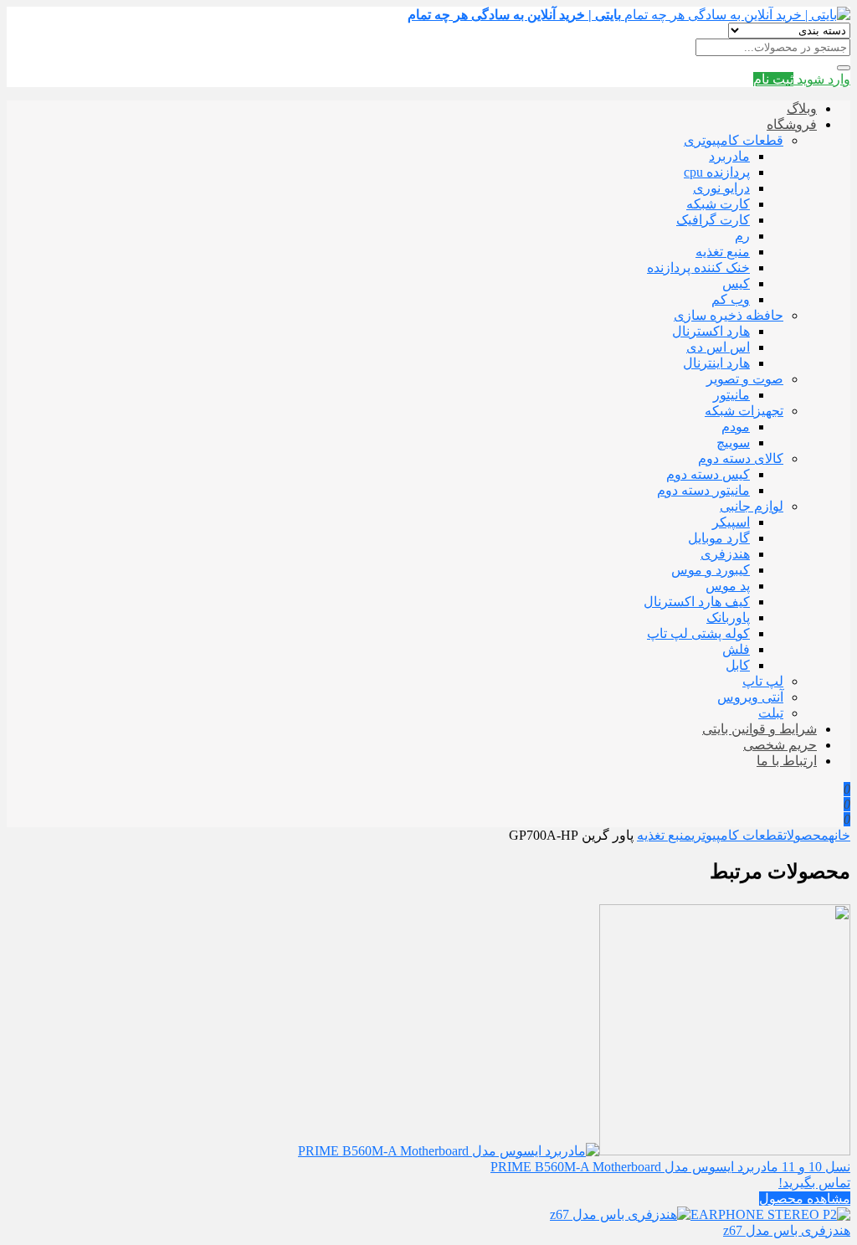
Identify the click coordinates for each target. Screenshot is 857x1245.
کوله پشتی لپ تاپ (698, 633)
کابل (738, 665)
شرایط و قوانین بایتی (759, 729)
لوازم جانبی (751, 506)
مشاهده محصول (804, 1198)
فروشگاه (792, 124)
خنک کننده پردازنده (698, 267)
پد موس (728, 586)
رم (742, 236)
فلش (736, 649)
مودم (735, 426)
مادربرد (729, 156)
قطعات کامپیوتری (733, 140)
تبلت (770, 713)
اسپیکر (731, 522)
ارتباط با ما (787, 761)
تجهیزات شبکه (744, 411)
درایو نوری (721, 188)
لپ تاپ (762, 681)
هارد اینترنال (716, 363)
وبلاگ (802, 108)
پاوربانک (728, 617)
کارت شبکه (718, 204)
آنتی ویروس (750, 697)
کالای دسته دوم (740, 458)
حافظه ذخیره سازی (728, 315)
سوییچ (733, 442)
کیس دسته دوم (708, 474)
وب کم (730, 299)
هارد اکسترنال (711, 331)
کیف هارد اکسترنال (697, 601)
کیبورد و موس (710, 570)
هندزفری (725, 554)
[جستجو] (843, 67)
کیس (736, 283)
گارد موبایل (719, 538)
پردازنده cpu (717, 172)
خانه (839, 835)
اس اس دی (718, 347)
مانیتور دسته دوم (703, 490)
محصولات (806, 835)
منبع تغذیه (722, 251)
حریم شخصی (780, 745)
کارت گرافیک (713, 220)
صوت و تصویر (744, 379)
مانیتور (731, 395)
